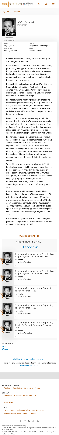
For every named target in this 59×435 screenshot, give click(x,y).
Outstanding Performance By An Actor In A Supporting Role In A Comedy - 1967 (34, 255)
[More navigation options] (53, 4)
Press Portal (8, 403)
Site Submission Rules (12, 414)
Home (8, 12)
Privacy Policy (9, 410)
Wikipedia (5, 349)
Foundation (17, 388)
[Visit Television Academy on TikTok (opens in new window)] (33, 421)
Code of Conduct (29, 414)
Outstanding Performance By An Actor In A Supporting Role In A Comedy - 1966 (34, 272)
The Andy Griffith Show (23, 262)
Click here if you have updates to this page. (29, 359)
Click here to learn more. (29, 365)
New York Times (36, 51)
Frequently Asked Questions (25, 395)
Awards (17, 12)
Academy (7, 388)
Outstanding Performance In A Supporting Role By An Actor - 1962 (34, 306)
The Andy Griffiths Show (23, 333)
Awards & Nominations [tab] (29, 236)
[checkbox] (29, 247)
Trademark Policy (23, 410)
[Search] (39, 4)
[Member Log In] (46, 4)
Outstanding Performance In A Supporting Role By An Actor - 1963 (34, 289)
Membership (28, 388)
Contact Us (8, 395)
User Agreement (38, 410)
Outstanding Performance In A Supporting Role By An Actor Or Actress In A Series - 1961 (34, 325)
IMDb (4, 347)
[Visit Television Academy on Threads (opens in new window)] (29, 421)
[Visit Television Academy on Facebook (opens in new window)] (21, 421)
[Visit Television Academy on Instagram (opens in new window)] (25, 421)
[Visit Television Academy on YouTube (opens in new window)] (38, 421)
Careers (38, 388)
